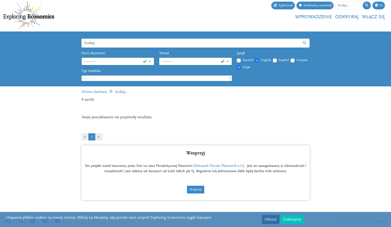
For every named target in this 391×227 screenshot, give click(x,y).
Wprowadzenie (313, 17)
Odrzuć (271, 219)
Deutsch (248, 60)
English (266, 60)
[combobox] (156, 78)
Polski (246, 67)
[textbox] (157, 78)
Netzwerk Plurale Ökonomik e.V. (219, 166)
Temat (164, 53)
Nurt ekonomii (93, 53)
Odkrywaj (347, 17)
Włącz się (373, 17)
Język (241, 53)
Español (284, 60)
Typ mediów (91, 71)
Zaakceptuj (292, 219)
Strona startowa (94, 92)
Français (302, 60)
